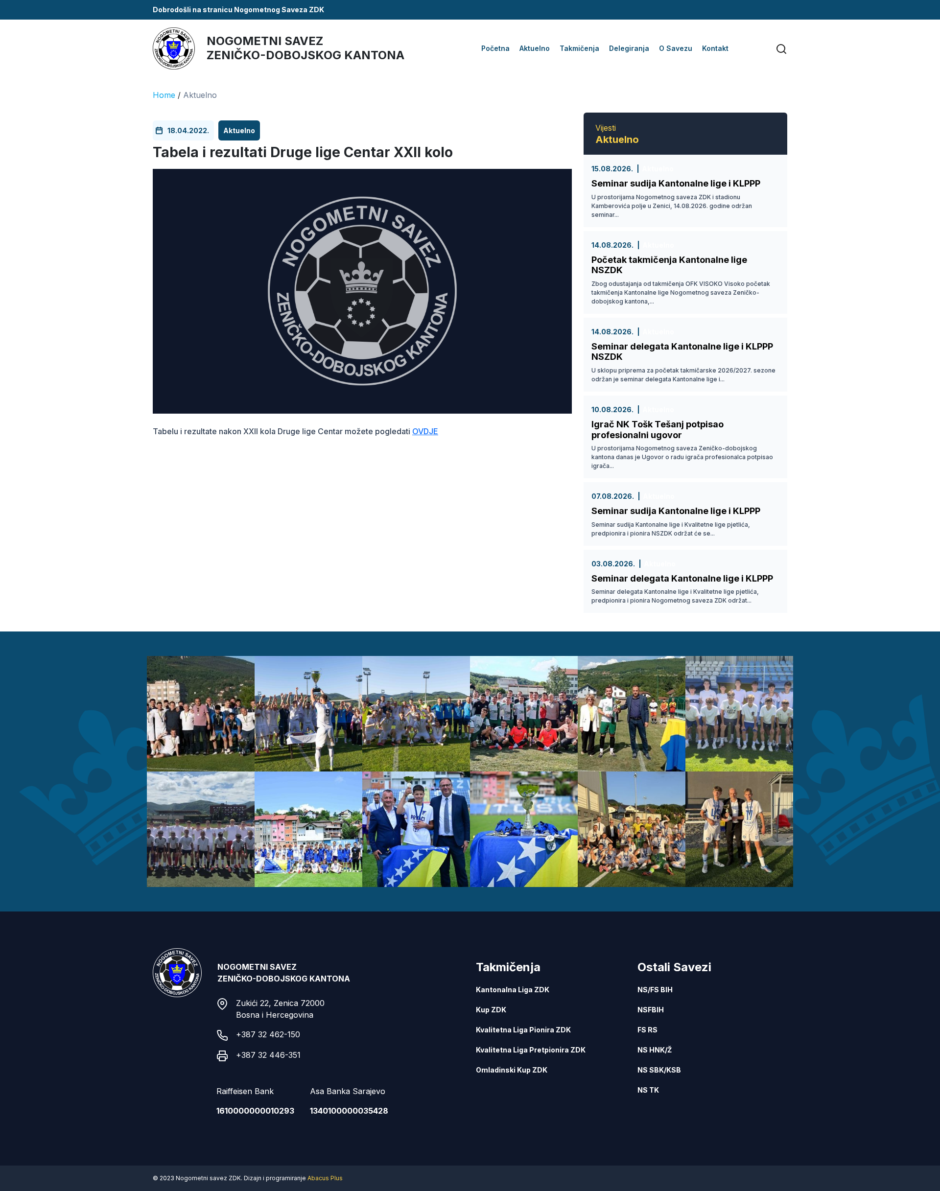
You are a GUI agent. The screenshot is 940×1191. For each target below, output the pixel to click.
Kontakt (715, 48)
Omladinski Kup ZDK (511, 1070)
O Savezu (675, 48)
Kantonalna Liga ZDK (512, 989)
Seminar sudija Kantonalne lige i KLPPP (675, 183)
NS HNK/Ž (654, 1050)
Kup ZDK (491, 1009)
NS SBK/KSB (659, 1070)
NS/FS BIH (655, 989)
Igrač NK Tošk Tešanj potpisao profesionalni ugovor (657, 429)
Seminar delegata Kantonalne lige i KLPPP (682, 578)
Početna (495, 48)
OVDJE (425, 431)
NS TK (648, 1090)
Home (164, 95)
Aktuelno (534, 48)
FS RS (647, 1030)
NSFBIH (650, 1009)
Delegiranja (629, 48)
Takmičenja (579, 48)
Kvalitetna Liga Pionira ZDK (523, 1030)
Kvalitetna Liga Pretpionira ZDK (531, 1050)
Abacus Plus (325, 1178)
